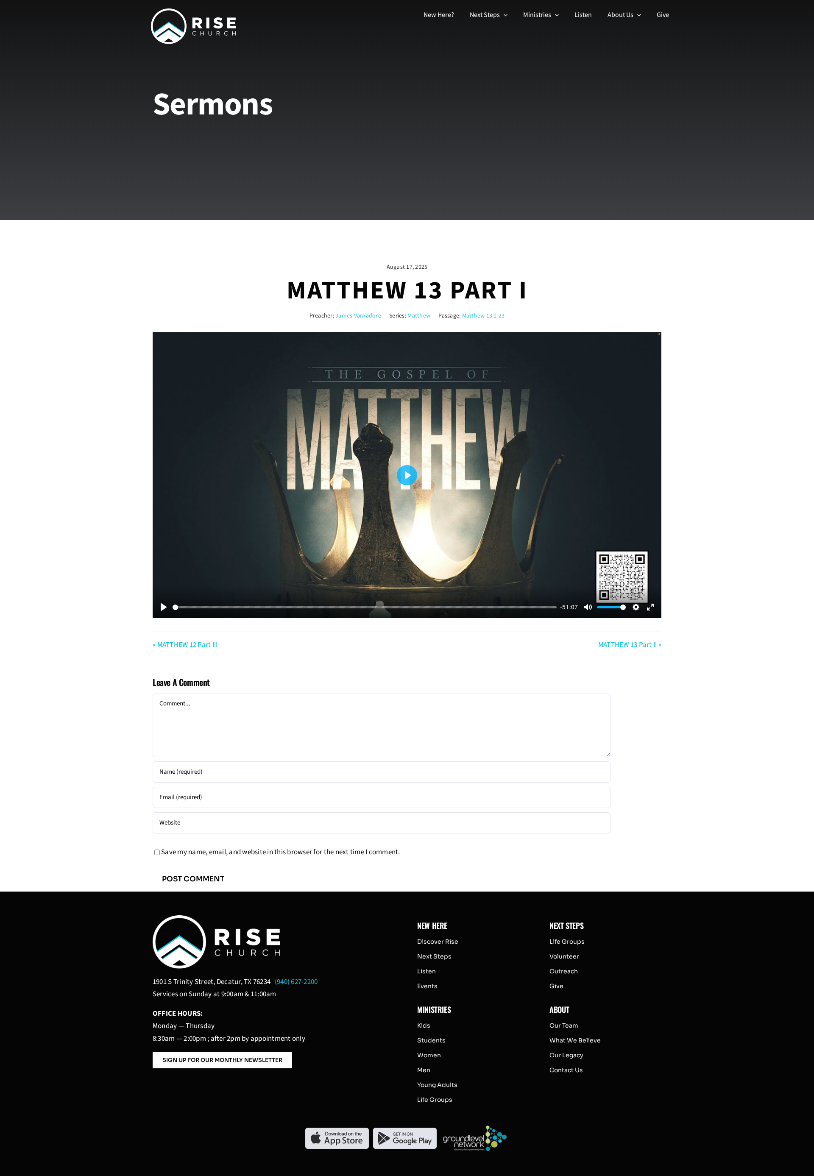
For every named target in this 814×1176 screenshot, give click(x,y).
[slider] (365, 607)
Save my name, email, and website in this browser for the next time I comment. (280, 852)
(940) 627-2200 (296, 982)
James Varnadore (358, 316)
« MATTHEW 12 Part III (185, 645)
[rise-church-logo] (193, 12)
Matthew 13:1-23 (483, 316)
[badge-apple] (337, 1131)
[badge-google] (405, 1131)
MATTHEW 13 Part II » (629, 645)
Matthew (418, 316)
